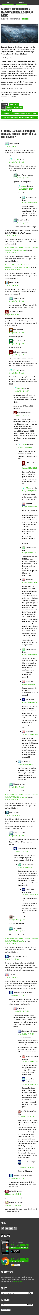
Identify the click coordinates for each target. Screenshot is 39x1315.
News (16, 104)
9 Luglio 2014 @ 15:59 (16, 162)
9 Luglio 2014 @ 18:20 (29, 491)
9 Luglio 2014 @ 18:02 (21, 415)
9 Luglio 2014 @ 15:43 (12, 235)
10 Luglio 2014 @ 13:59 (13, 1205)
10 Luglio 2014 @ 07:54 (26, 1167)
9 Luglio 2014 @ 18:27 (21, 851)
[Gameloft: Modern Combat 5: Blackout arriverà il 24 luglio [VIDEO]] (19, 33)
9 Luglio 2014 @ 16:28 (12, 815)
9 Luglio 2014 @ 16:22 (16, 344)
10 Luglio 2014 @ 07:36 (30, 1061)
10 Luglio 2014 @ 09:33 (13, 1194)
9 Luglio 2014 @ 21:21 (29, 654)
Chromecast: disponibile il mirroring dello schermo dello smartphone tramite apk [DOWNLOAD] (20, 118)
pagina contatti (18, 1282)
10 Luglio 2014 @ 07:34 (26, 1116)
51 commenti (25, 19)
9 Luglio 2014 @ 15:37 (12, 146)
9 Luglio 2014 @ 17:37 (16, 301)
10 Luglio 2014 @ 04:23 (26, 1034)
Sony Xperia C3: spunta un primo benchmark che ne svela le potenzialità (20, 114)
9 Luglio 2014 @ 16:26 (16, 355)
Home (8, 2)
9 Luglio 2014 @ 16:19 (12, 285)
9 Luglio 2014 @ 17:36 (16, 787)
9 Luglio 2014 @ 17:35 (21, 223)
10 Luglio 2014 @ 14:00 (17, 920)
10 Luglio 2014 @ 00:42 (30, 734)
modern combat (18, 108)
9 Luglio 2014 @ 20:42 (29, 553)
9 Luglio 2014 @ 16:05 (21, 178)
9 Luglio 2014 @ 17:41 (12, 943)
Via (2, 101)
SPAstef (16, 159)
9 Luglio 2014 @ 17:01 (29, 202)
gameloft (9, 108)
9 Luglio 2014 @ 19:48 (16, 995)
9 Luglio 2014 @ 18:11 (25, 447)
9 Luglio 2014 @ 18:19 (29, 468)
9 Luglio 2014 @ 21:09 (29, 582)
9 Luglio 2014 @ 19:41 (29, 507)
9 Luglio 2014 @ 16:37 (25, 189)
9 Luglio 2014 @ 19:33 (25, 764)
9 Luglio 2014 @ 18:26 (12, 959)
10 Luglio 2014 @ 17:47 (17, 931)
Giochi (11, 104)
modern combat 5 (6, 111)
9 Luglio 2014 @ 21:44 (29, 684)
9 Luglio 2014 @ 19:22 (12, 977)
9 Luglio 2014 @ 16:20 (16, 333)
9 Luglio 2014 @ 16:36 (16, 373)
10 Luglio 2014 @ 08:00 (30, 1084)
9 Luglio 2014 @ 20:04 (21, 1011)
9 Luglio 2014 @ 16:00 (12, 269)
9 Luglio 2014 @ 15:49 (12, 252)
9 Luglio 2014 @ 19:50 (16, 1178)
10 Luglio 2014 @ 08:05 (30, 895)
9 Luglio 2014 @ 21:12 (25, 867)
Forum (21, 2)
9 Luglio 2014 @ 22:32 (29, 702)
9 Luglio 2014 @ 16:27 (12, 799)
